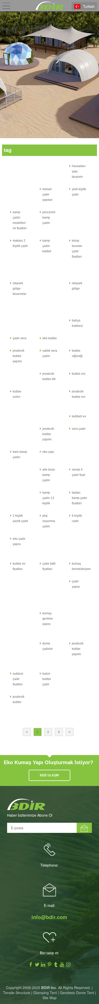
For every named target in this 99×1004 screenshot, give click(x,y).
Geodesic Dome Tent (77, 992)
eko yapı (48, 452)
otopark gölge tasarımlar (19, 288)
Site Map (49, 997)
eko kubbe (49, 338)
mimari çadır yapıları (47, 194)
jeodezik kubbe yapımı (18, 356)
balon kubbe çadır (46, 679)
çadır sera (19, 338)
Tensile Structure (16, 992)
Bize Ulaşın (49, 775)
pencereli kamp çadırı (48, 217)
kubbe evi (78, 373)
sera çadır (79, 429)
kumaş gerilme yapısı (47, 619)
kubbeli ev (79, 416)
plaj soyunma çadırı (48, 521)
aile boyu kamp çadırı (48, 475)
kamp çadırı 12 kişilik (48, 498)
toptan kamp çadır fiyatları (79, 498)
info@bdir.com (49, 917)
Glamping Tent (45, 992)
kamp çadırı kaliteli (46, 246)
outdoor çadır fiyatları (18, 679)
